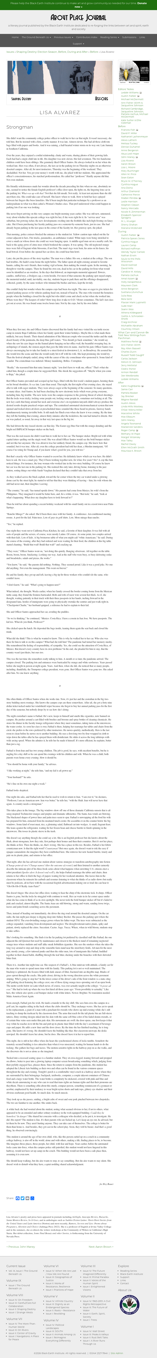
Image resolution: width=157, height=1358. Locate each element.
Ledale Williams (130, 92)
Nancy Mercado (130, 208)
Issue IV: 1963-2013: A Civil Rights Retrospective (96, 1303)
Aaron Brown (128, 163)
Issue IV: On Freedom (20, 1299)
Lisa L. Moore (128, 167)
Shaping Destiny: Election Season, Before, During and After (52, 51)
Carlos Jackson (129, 358)
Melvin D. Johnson (131, 362)
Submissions (129, 37)
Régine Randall (129, 399)
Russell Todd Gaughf (132, 355)
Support (78, 43)
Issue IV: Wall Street (94, 1331)
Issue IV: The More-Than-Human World (22, 1325)
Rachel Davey (128, 444)
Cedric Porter (128, 368)
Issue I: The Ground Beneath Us (19, 1287)
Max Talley (127, 440)
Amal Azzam (128, 278)
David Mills (127, 268)
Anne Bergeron (129, 150)
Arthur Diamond (130, 191)
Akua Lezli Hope (130, 153)
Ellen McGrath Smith (132, 447)
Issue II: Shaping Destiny (22, 1309)
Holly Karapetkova (131, 281)
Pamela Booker (129, 392)
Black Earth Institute (131, 1274)
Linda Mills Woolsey (132, 406)
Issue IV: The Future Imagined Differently (94, 1272)
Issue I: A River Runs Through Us (94, 1342)
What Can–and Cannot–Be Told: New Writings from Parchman (133, 335)
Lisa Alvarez (127, 160)
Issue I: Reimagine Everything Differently (58, 1339)
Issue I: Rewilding (55, 1313)
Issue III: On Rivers (19, 1330)
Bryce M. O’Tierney (131, 181)
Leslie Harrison (129, 201)
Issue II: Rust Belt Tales (95, 1337)
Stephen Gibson (130, 204)
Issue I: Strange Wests (21, 1312)
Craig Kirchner (129, 322)
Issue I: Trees (90, 1319)
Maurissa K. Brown (131, 450)
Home (15, 37)
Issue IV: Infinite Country (59, 1301)
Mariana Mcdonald (131, 227)
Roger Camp (128, 430)
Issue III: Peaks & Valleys (96, 1334)
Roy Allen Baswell (131, 348)
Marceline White (130, 413)
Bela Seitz (126, 299)
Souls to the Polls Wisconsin (130, 260)
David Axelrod (129, 264)
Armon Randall (129, 372)
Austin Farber (128, 95)
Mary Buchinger (130, 170)
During (122, 231)
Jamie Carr (127, 389)
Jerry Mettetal (129, 365)
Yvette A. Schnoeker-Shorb (132, 317)
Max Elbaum (128, 416)
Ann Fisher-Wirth (131, 344)
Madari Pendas (129, 198)
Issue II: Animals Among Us (61, 1334)
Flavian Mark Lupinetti (133, 302)
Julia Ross (126, 295)
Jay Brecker (127, 396)
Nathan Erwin (128, 255)
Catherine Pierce (130, 194)
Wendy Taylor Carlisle (133, 251)
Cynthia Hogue (129, 184)
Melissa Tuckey (129, 143)
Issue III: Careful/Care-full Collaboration (22, 1304)
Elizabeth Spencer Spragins (131, 216)
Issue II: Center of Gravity (22, 1333)
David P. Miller (129, 133)
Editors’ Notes (126, 89)
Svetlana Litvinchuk (132, 292)
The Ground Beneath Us (35, 37)
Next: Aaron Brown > (101, 1246)
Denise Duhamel (130, 146)
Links (142, 37)
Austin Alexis (128, 403)
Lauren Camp (128, 245)
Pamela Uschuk (129, 275)
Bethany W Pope (130, 433)
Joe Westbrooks (130, 375)
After (121, 382)
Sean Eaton (127, 177)
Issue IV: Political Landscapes (55, 1326)
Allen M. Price (128, 174)
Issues (10, 51)
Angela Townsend (131, 423)
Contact (124, 1283)
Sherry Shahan (129, 224)
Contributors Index (86, 37)
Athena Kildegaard (131, 312)
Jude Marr (126, 305)
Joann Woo (127, 309)
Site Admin (117, 1353)
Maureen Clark (129, 285)
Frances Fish (128, 129)
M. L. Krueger (128, 221)
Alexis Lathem (129, 140)
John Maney (128, 157)
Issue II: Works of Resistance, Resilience (58, 1285)
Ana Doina (127, 187)
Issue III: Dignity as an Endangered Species (58, 1306)
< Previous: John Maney (20, 1246)
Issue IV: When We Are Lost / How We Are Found (61, 1272)
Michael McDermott (132, 99)
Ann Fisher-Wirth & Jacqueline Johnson (132, 104)
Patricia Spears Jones (133, 238)
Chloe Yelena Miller (131, 409)
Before (94, 51)
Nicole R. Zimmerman (133, 211)
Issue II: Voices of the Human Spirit (94, 1282)
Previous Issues (63, 37)
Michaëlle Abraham (132, 325)
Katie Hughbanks (130, 386)
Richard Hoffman (130, 248)
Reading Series (109, 37)
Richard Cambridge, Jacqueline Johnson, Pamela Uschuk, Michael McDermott (134, 112)
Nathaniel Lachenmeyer (134, 136)
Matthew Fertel (129, 341)
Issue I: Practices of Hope (59, 1289)
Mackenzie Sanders (132, 426)
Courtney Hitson (130, 329)
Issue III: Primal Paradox (96, 1277)
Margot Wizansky (130, 437)
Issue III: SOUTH (54, 1331)
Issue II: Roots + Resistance (60, 1310)
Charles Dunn (128, 351)
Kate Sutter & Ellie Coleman (131, 121)
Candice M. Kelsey (131, 271)
